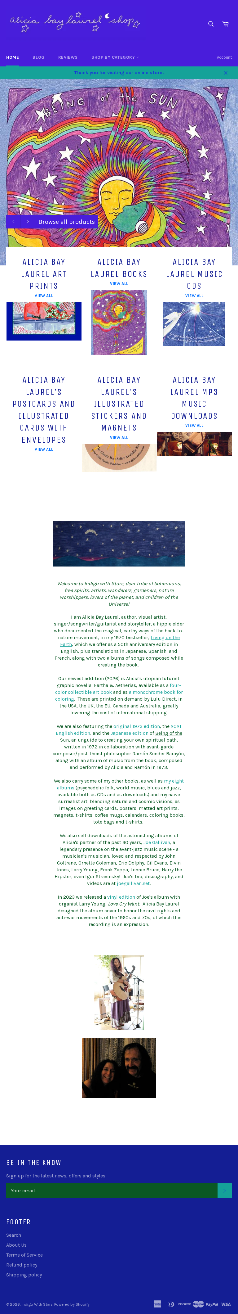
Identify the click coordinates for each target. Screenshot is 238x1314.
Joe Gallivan (156, 842)
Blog (38, 57)
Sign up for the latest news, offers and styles (55, 1176)
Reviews (68, 57)
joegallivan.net (133, 883)
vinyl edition (121, 897)
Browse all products (66, 221)
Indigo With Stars (37, 1304)
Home (12, 57)
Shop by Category (113, 57)
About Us (16, 1245)
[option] (119, 172)
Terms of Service (24, 1255)
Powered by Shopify (72, 1304)
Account (224, 57)
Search (13, 1235)
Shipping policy (24, 1275)
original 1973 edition (136, 726)
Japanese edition (129, 733)
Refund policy (21, 1265)
